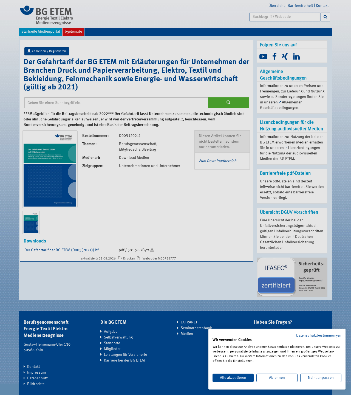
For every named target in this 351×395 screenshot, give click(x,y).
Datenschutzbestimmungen (318, 335)
